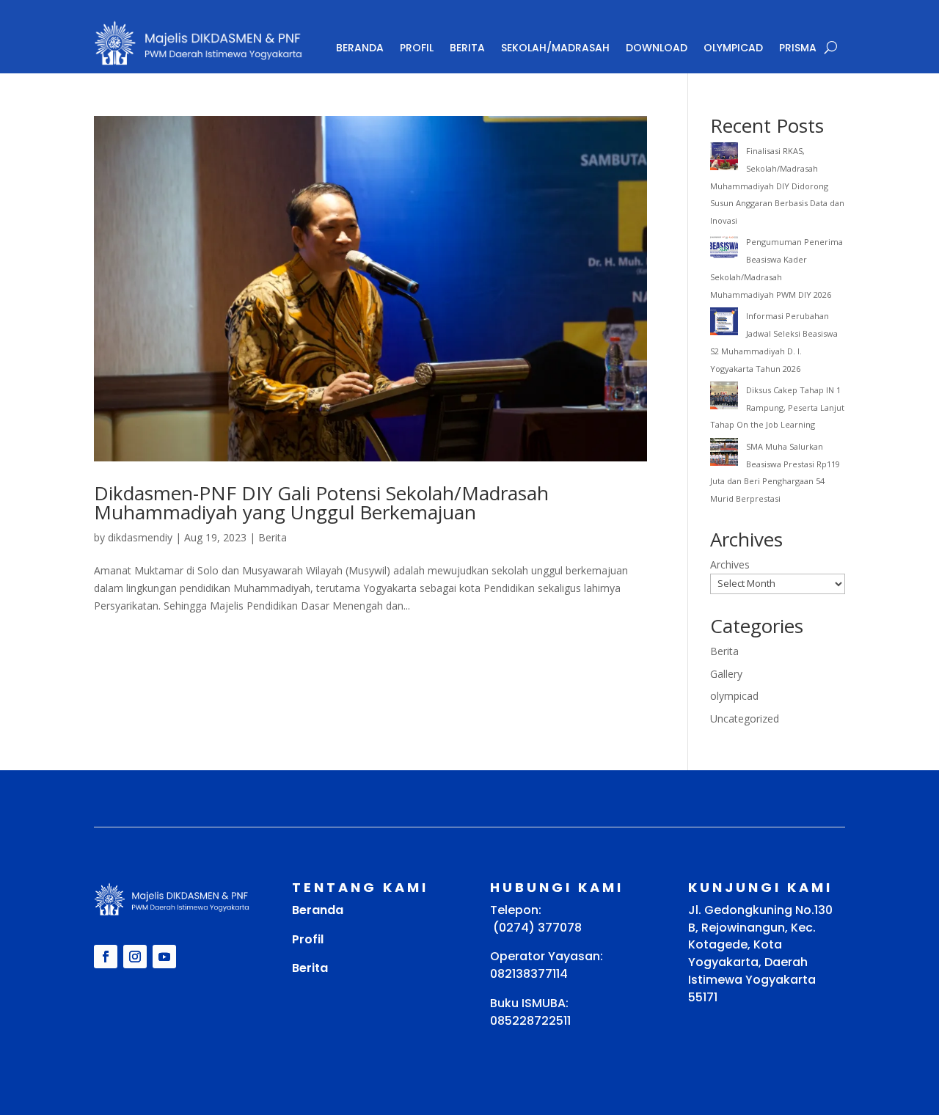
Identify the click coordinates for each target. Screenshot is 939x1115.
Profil (417, 47)
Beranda (360, 47)
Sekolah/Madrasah (555, 47)
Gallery (726, 674)
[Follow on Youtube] (164, 956)
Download (656, 47)
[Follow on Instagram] (135, 956)
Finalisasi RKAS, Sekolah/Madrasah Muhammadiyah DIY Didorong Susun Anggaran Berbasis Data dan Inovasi (777, 185)
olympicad (734, 696)
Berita (467, 47)
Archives (730, 564)
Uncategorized (744, 718)
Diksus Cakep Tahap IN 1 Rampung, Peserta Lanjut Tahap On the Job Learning (777, 407)
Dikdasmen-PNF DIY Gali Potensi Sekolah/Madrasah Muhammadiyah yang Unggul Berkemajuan (321, 502)
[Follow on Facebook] (105, 956)
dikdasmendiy (140, 537)
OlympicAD (733, 47)
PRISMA (797, 47)
